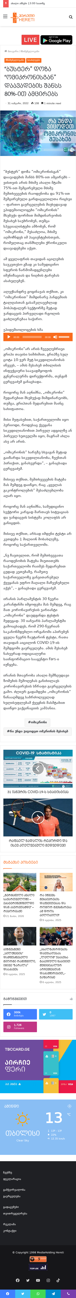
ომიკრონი (39, 722)
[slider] (65, 336)
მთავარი (12, 51)
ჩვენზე (7, 1173)
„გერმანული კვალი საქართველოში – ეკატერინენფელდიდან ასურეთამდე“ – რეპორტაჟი (18, 903)
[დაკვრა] (9, 337)
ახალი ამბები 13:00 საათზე (28, 3)
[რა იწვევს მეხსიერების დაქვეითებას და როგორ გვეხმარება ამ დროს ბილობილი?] (56, 882)
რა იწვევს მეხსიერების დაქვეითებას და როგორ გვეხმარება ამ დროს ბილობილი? (56, 905)
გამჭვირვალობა (14, 1190)
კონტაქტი (9, 1231)
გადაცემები (11, 1207)
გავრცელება (11, 1196)
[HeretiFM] (26, 17)
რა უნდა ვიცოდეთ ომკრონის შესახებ (39, 731)
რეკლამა (9, 1224)
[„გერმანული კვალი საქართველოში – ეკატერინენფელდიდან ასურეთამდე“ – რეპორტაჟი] (19, 882)
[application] (38, 337)
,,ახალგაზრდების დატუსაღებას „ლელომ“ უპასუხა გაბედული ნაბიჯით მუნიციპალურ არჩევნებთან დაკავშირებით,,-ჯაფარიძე (55, 963)
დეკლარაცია (12, 1179)
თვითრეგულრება (15, 1214)
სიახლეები (33, 60)
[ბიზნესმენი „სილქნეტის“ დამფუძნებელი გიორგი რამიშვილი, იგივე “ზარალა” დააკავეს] (19, 936)
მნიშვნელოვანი (29, 51)
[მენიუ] (5, 18)
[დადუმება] (55, 337)
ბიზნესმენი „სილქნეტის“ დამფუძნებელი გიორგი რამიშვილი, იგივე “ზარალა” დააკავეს (19, 959)
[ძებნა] (71, 18)
